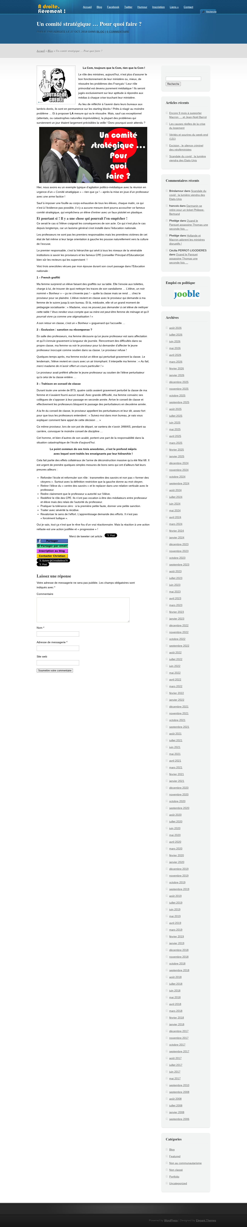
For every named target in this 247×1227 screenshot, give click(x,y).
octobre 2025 (177, 395)
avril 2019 (175, 922)
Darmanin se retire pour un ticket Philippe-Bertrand (186, 209)
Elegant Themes (206, 1220)
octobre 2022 (177, 638)
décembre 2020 (179, 787)
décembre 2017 (179, 1031)
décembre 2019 (179, 868)
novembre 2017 (179, 1037)
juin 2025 (174, 422)
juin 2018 (174, 990)
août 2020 (175, 814)
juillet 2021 (175, 740)
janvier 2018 (176, 1024)
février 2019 (176, 936)
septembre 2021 (179, 726)
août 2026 (175, 327)
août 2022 (175, 652)
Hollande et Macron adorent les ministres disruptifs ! (187, 239)
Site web (42, 656)
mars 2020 (175, 848)
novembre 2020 (179, 794)
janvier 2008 (176, 1112)
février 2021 (176, 774)
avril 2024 (175, 517)
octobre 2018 (177, 963)
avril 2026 (175, 354)
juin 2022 (174, 665)
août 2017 (175, 1058)
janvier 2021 (176, 780)
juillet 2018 (175, 983)
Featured (174, 1156)
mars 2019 (175, 929)
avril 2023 (175, 598)
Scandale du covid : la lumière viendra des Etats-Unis (187, 195)
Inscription (158, 7)
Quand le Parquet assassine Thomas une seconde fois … (188, 224)
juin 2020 (174, 828)
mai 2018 (175, 997)
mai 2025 (175, 429)
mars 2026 (175, 361)
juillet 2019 (175, 902)
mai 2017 (175, 1078)
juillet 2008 (175, 1105)
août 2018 (175, 977)
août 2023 (175, 571)
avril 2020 (175, 841)
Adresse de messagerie (52, 642)
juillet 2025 (175, 415)
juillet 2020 (175, 821)
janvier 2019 (176, 943)
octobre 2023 (177, 557)
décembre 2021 (179, 706)
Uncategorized (178, 1183)
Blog (99, 7)
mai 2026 (175, 348)
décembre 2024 (179, 463)
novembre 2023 (179, 551)
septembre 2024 (179, 483)
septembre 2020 (179, 807)
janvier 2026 (176, 375)
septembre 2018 (179, 970)
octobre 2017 (177, 1044)
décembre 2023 (179, 544)
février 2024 (176, 530)
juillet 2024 (175, 496)
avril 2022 (175, 679)
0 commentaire (118, 31)
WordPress (171, 1220)
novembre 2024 (179, 469)
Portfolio (174, 1176)
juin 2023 (174, 584)
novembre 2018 (179, 956)
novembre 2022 (179, 632)
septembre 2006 (179, 1119)
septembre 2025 (179, 402)
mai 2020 (175, 835)
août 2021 (175, 733)
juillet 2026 (175, 334)
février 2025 (176, 449)
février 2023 (176, 611)
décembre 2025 (179, 381)
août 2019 (175, 895)
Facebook (113, 7)
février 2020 (176, 855)
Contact (188, 7)
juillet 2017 (175, 1064)
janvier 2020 (176, 862)
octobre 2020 (177, 801)
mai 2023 (175, 591)
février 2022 (176, 693)
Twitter (128, 7)
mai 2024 (175, 510)
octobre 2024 (177, 476)
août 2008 (175, 1098)
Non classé (176, 1169)
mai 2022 (175, 672)
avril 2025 (175, 436)
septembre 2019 (179, 889)
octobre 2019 (177, 882)
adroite (59, 31)
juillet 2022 (175, 659)
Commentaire (45, 593)
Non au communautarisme (185, 1163)
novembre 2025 (179, 388)
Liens (174, 7)
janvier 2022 (176, 699)
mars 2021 (175, 767)
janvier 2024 (176, 537)
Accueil (87, 7)
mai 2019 (175, 916)
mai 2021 (175, 753)
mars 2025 (175, 442)
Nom (40, 627)
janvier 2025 (176, 456)
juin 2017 (174, 1071)
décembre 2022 (179, 625)
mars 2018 (175, 1010)
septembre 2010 (179, 1085)
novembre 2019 (179, 875)
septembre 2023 (179, 564)
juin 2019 (174, 909)
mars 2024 (175, 523)
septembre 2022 (179, 645)
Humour (142, 7)
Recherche (211, 11)
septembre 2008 (179, 1092)
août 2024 (175, 490)
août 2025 (175, 409)
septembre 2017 (179, 1051)
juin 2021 (174, 747)
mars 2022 (175, 686)
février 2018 (176, 1017)
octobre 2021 (177, 720)
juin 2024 (174, 503)
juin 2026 (174, 341)
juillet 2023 (175, 578)
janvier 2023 (176, 618)
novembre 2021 (179, 713)
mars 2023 (175, 605)
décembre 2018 (179, 949)
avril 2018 (175, 1004)
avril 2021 (175, 760)
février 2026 (176, 368)
